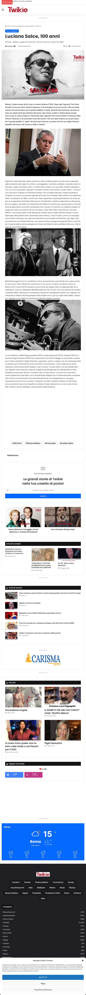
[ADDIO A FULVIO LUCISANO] (11, 606)
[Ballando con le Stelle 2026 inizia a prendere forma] (11, 616)
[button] (83, 960)
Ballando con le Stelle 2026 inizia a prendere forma (30, 1)
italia (31, 887)
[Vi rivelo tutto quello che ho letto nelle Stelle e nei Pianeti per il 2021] (23, 730)
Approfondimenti (9, 915)
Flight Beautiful (53, 743)
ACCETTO (43, 977)
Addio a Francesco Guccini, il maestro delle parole (40, 633)
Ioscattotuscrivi (17, 887)
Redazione (10, 46)
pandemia (36, 893)
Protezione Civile (52, 893)
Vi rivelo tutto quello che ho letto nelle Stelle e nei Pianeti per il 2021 (21, 746)
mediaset (41, 887)
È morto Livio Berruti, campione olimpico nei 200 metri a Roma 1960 (46, 623)
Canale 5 (16, 882)
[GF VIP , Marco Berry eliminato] (69, 554)
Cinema (6, 926)
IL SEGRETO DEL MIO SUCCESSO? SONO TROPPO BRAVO (62, 711)
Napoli (25, 893)
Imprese (6, 943)
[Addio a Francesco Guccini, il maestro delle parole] (11, 636)
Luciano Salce (67, 443)
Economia (6, 929)
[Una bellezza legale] (23, 697)
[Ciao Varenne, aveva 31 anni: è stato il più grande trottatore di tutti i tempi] (11, 596)
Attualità (6, 922)
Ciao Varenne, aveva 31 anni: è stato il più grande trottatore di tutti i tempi (50, 593)
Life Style (6, 947)
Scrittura (77, 893)
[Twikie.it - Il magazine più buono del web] (18, 9)
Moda (5, 950)
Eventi (5, 936)
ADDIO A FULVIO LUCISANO (30, 603)
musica (72, 887)
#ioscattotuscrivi (9, 912)
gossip (71, 882)
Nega (43, 983)
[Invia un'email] (14, 46)
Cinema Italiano (33, 443)
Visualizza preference (43, 990)
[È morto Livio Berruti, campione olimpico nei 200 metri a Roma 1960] (11, 626)
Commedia (51, 443)
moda (62, 887)
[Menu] (3, 10)
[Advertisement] (43, 414)
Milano (52, 887)
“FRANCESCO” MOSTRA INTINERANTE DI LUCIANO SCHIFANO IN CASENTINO (41, 565)
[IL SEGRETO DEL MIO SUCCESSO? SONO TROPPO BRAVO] (63, 697)
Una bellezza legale (16, 710)
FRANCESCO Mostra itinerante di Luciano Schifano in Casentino (14, 551)
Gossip (5, 940)
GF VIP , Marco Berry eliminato (66, 564)
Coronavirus (58, 882)
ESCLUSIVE (7, 933)
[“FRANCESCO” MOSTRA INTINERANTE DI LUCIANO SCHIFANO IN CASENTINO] (42, 554)
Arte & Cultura (8, 919)
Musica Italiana (11, 893)
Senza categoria (18, 26)
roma (66, 893)
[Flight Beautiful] (63, 730)
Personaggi (7, 957)
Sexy (43, 898)
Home (8, 26)
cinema (27, 882)
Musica (5, 954)
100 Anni (17, 443)
